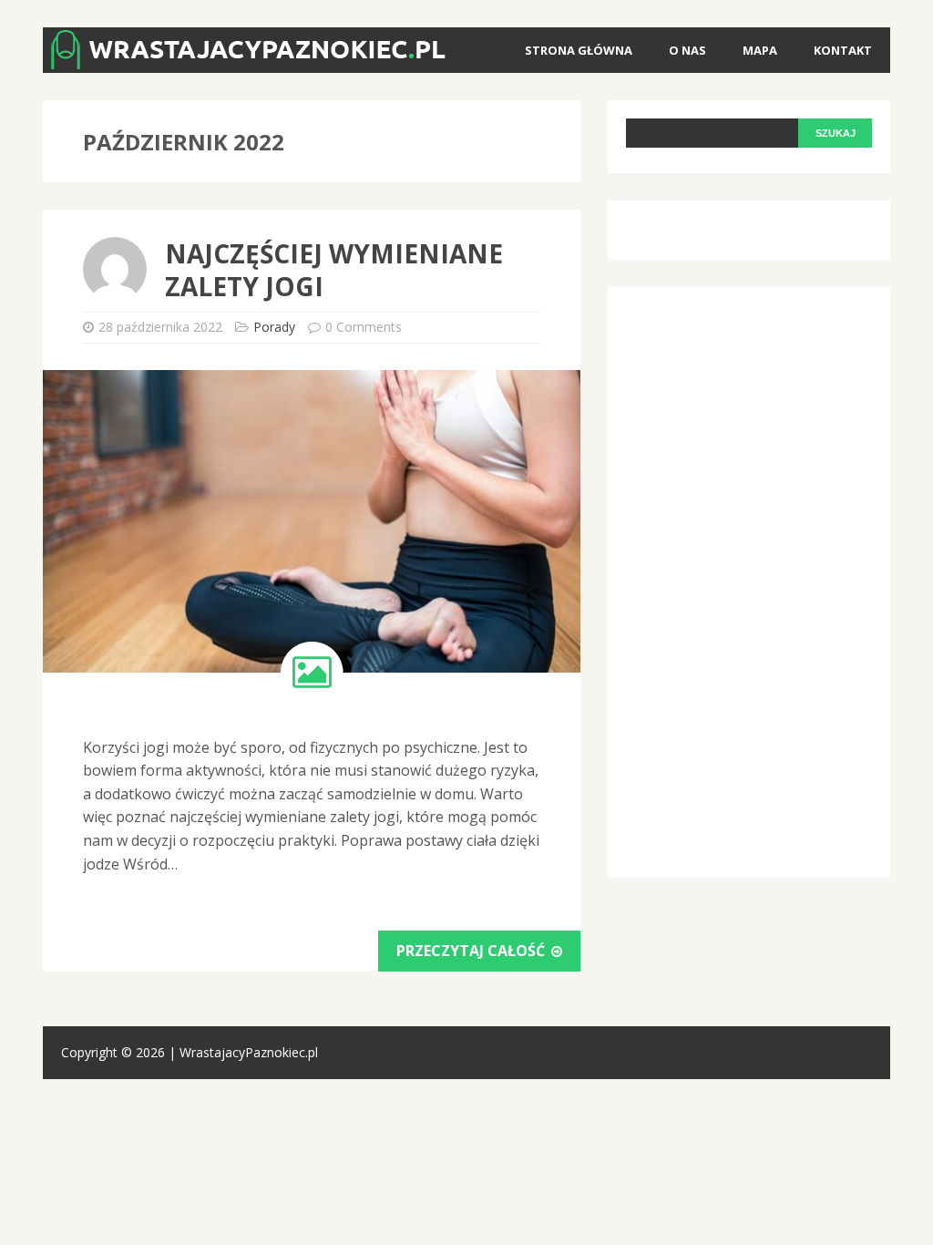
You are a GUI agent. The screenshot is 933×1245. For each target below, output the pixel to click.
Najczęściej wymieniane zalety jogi (334, 270)
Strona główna (578, 50)
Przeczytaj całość (472, 951)
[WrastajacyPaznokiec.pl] (248, 56)
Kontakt (843, 50)
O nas (687, 50)
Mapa (760, 50)
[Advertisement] (762, 578)
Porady (274, 326)
